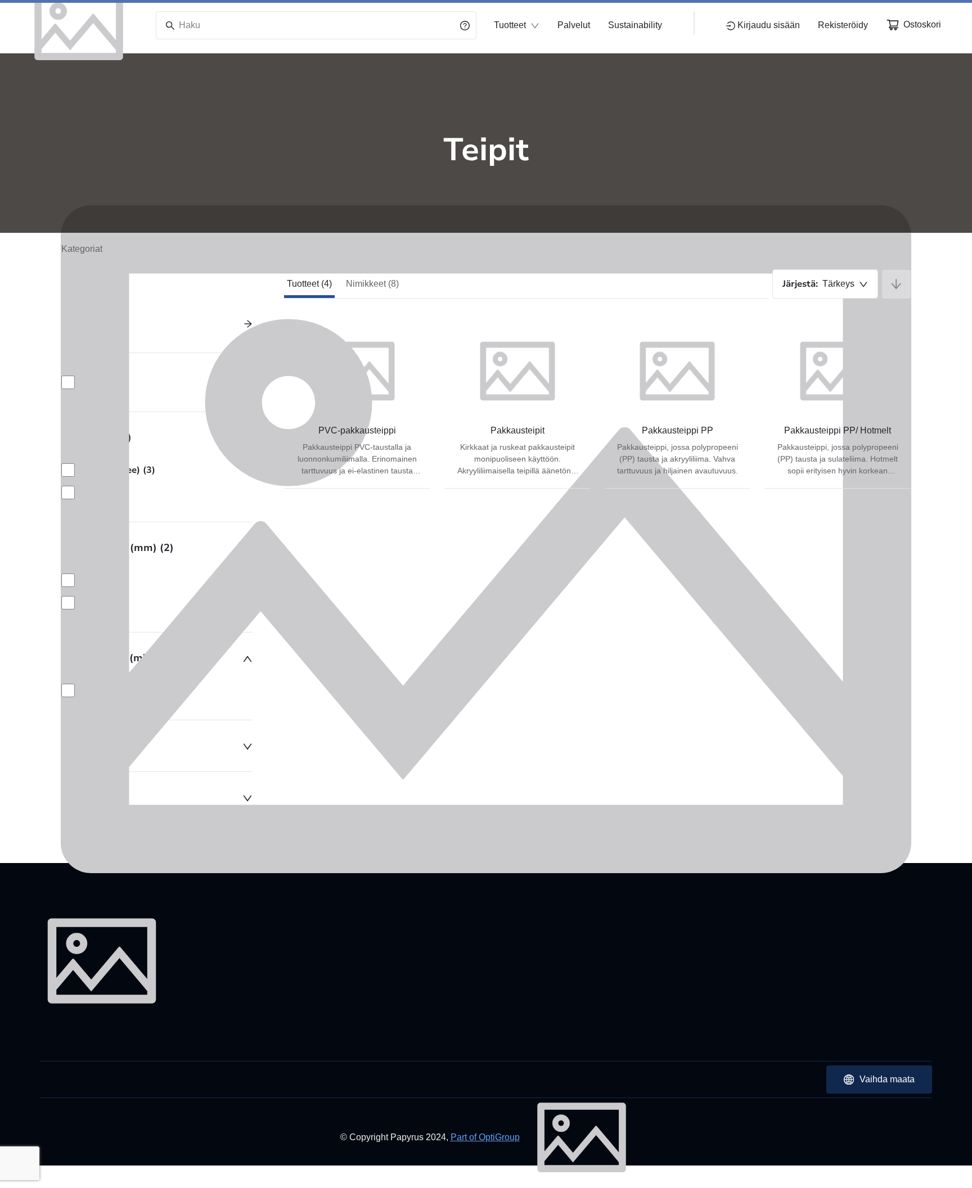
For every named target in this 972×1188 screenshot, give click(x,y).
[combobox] (825, 284)
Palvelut (573, 25)
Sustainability (635, 25)
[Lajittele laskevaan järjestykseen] (896, 284)
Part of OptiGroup (485, 1137)
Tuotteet (510, 25)
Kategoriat (81, 249)
